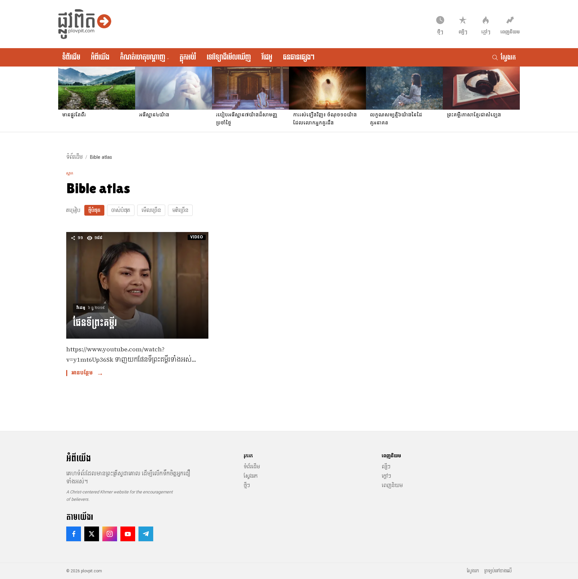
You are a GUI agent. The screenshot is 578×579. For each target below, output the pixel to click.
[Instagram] (109, 534)
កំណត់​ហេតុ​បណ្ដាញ (144, 57)
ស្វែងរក (251, 476)
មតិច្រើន (180, 210)
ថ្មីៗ (247, 485)
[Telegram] (145, 534)
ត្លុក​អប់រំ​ (188, 57)
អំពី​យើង (100, 57)
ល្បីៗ (386, 466)
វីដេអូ (267, 57)
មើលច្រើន (151, 210)
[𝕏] (91, 534)
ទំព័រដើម (71, 57)
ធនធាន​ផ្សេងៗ (298, 57)
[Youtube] (127, 534)
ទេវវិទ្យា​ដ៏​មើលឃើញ (229, 57)
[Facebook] (73, 534)
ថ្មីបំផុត (94, 210)
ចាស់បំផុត (120, 210)
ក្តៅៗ (386, 476)
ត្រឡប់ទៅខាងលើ (498, 571)
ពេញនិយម (392, 485)
